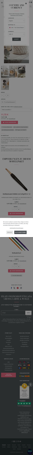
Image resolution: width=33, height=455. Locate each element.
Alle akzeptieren (20, 232)
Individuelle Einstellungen (16, 228)
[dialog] (16, 227)
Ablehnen (9, 232)
